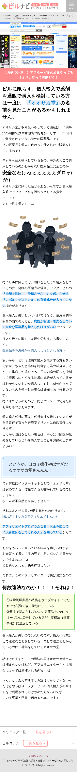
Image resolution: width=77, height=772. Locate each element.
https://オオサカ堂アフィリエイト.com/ (29, 516)
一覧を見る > (42, 732)
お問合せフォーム (38, 756)
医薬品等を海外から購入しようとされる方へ (34, 350)
